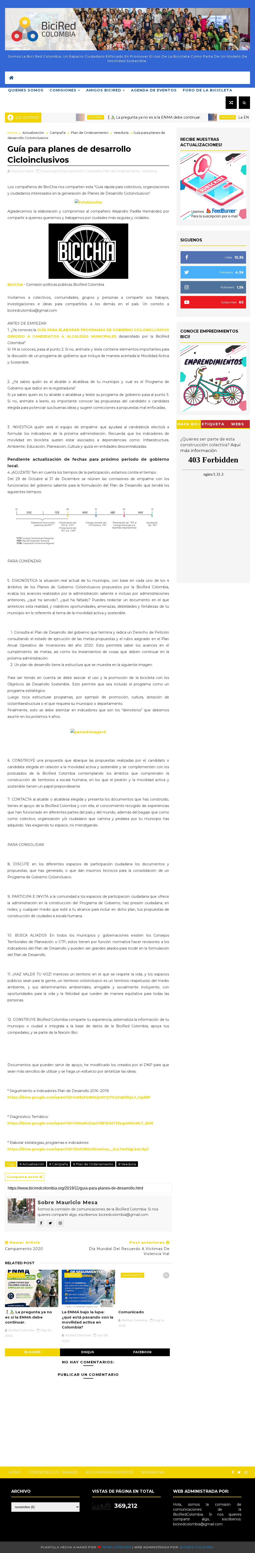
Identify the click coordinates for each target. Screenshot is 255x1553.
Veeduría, (149, 171)
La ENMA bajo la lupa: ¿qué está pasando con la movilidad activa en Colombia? (87, 1320)
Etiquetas (213, 425)
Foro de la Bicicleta (207, 90)
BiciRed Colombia (197, 1547)
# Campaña (58, 1164)
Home (12, 133)
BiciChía (15, 284)
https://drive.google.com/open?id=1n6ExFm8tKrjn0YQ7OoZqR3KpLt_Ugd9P (79, 1097)
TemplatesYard (116, 1547)
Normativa (152, 1472)
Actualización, (74, 171)
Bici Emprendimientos (109, 1472)
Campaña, (94, 171)
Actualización (33, 133)
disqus (87, 1352)
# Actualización (31, 1164)
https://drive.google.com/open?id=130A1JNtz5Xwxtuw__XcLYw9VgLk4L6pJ (77, 1149)
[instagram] (246, 1472)
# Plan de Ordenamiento (93, 1164)
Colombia (73, 117)
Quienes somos (26, 90)
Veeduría (205, 117)
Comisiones (63, 90)
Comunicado (131, 1312)
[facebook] (233, 1472)
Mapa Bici (188, 424)
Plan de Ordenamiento (89, 133)
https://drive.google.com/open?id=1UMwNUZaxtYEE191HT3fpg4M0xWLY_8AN (80, 1123)
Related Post (20, 1263)
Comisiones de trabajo (53, 1472)
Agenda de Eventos (154, 90)
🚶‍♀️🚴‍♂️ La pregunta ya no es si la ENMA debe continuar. (131, 117)
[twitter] (239, 1472)
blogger (32, 1352)
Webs (237, 424)
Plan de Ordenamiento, (122, 171)
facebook (142, 1352)
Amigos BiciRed (103, 90)
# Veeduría (127, 1164)
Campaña (57, 133)
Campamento (132, 1275)
